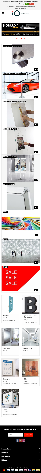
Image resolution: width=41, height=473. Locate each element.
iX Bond (25, 379)
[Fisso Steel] (10, 337)
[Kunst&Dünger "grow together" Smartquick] (10, 367)
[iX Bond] (31, 367)
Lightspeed (29, 468)
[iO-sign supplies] (23, 13)
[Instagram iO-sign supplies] (23, 440)
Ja (27, 4)
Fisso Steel (6, 348)
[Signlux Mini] (20, 29)
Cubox (5, 409)
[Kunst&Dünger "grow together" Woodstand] (10, 304)
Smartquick (6, 379)
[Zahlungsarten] (4, 470)
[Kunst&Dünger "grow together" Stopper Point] (31, 337)
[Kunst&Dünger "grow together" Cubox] (10, 398)
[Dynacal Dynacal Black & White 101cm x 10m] (31, 304)
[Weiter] (36, 29)
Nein (31, 4)
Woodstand (6, 316)
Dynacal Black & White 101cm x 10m (30, 316)
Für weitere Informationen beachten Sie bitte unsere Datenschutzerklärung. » (21, 7)
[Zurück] (5, 29)
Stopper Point (27, 348)
